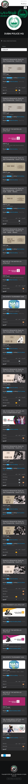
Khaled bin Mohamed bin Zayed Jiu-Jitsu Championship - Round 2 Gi (13, 99)
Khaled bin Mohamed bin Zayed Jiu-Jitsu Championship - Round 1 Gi (13, 331)
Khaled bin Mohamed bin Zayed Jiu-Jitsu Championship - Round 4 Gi (13, 60)
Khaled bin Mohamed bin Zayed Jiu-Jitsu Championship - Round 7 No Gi (13, 158)
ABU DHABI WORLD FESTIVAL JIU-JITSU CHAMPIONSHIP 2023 (13, 720)
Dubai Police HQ (14, 33)
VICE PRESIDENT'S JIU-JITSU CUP (13, 605)
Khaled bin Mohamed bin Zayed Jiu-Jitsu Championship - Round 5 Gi (13, 370)
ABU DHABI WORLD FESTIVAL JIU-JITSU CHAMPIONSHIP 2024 (13, 411)
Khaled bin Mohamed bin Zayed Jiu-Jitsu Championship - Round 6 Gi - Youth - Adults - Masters (13, 190)
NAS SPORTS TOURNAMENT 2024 (13, 657)
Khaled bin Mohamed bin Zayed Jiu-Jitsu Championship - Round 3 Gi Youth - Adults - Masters (13, 230)
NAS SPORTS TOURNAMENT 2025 (13, 296)
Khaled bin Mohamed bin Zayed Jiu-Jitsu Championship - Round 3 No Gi (13, 491)
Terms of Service (10, 778)
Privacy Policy (17, 778)
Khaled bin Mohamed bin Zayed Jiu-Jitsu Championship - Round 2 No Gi (13, 522)
